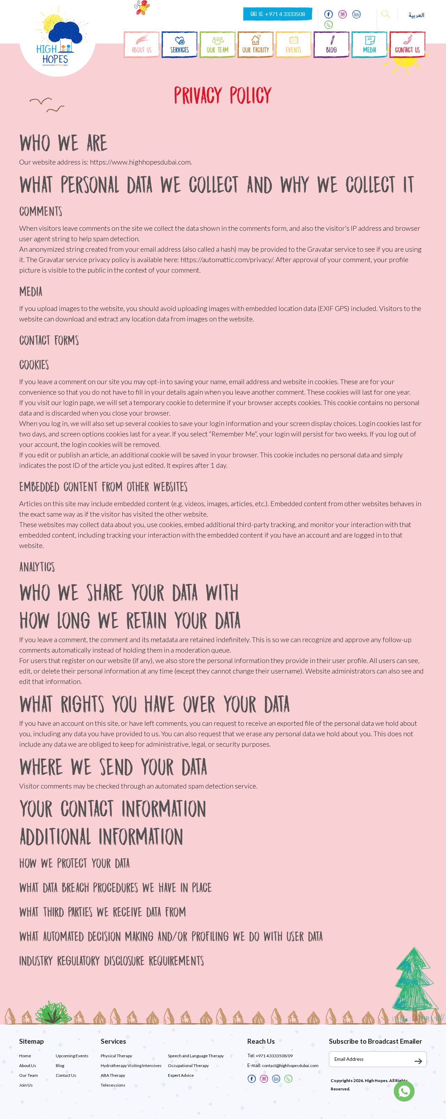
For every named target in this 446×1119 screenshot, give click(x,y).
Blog (60, 1065)
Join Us (26, 1085)
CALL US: (278, 13)
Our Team (28, 1075)
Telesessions (113, 1085)
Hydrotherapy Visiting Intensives (131, 1065)
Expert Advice (181, 1075)
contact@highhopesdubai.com (290, 1065)
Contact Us (66, 1075)
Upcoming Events (72, 1055)
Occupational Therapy (188, 1065)
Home (25, 1055)
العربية (416, 15)
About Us (27, 1065)
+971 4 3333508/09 (274, 1055)
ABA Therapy (113, 1075)
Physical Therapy (116, 1055)
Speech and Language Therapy (196, 1055)
